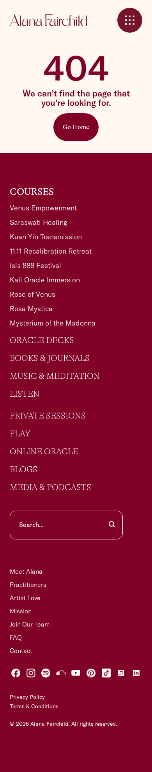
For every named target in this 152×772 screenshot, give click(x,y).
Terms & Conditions (34, 706)
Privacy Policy (27, 696)
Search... (31, 525)
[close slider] (129, 20)
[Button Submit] (112, 525)
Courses (32, 192)
